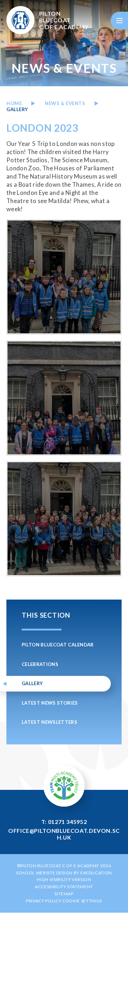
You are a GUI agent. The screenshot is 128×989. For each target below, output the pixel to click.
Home (14, 103)
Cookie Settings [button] (82, 900)
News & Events (65, 103)
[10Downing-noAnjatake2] (64, 397)
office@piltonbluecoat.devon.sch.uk (64, 834)
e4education (96, 872)
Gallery (17, 109)
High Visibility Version (64, 879)
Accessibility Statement (64, 886)
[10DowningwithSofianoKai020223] (64, 518)
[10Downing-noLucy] (64, 276)
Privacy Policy (43, 900)
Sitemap (64, 893)
